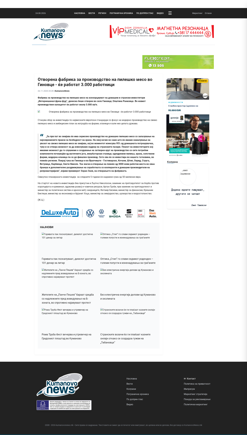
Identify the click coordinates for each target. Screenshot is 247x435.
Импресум (189, 389)
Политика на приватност (197, 383)
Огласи (208, 13)
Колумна (172, 161)
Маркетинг (197, 13)
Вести (91, 13)
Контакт (190, 378)
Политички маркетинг (196, 404)
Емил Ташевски (198, 205)
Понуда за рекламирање (197, 399)
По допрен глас (144, 13)
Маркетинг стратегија (195, 394)
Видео (160, 13)
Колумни (131, 389)
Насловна (79, 13)
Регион (102, 13)
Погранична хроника (121, 13)
